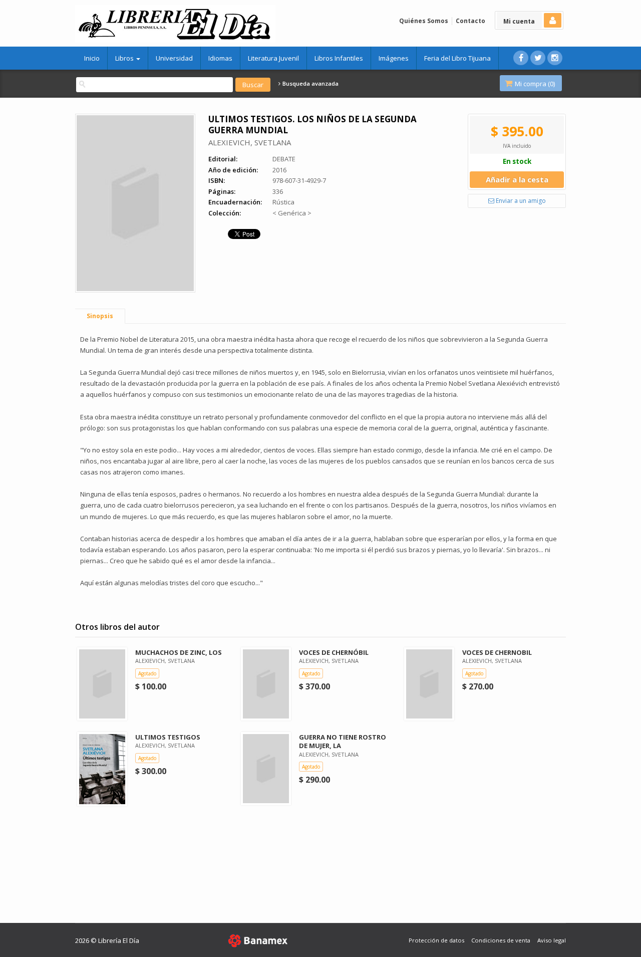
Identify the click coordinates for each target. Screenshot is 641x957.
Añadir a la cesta (517, 179)
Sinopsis (100, 316)
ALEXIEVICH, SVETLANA (249, 142)
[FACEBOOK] (520, 58)
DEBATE (283, 158)
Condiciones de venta (500, 940)
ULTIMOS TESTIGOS (167, 737)
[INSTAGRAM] (554, 58)
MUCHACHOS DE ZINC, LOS (178, 652)
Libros (125, 58)
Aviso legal (551, 940)
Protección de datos (436, 940)
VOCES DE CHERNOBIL (497, 652)
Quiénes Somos (423, 21)
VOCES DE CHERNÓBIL (334, 652)
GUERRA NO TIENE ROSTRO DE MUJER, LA (342, 741)
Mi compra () (534, 83)
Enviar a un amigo (520, 200)
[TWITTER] (537, 58)
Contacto (470, 21)
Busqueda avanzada (310, 84)
